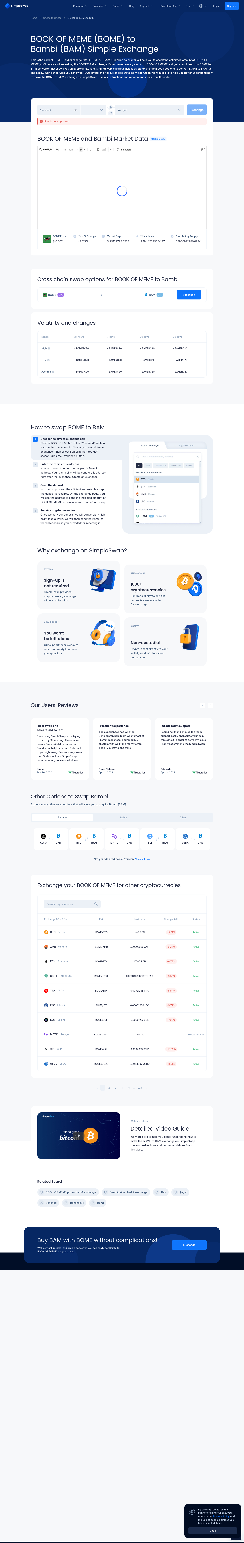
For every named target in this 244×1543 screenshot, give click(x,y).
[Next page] (147, 1087)
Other (183, 817)
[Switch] (110, 113)
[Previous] (202, 705)
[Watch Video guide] (78, 1136)
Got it (213, 1530)
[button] (76, 447)
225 (140, 1087)
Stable (123, 817)
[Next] (210, 705)
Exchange (189, 1245)
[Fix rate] (110, 107)
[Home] (36, 6)
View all (140, 859)
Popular (62, 817)
